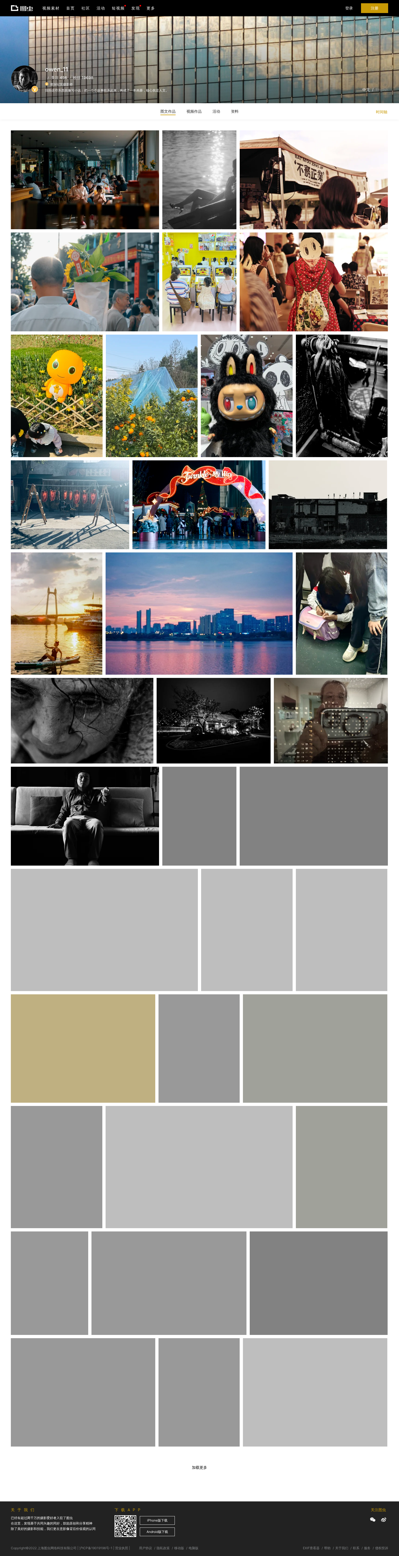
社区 (85, 8)
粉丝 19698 (83, 77)
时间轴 (381, 111)
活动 (101, 8)
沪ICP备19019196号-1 (95, 1548)
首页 (70, 8)
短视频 (118, 8)
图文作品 (168, 111)
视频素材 (51, 8)
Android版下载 (157, 1532)
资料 (235, 111)
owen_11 (26, 144)
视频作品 (194, 111)
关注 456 (59, 77)
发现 (135, 8)
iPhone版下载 (157, 1520)
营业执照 (121, 1548)
